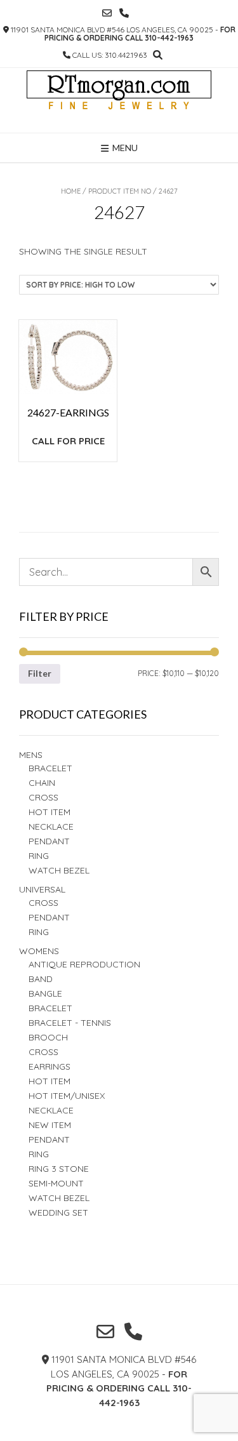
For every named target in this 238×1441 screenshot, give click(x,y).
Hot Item (49, 812)
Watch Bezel (59, 870)
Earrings (49, 1066)
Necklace (51, 826)
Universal (42, 889)
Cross (43, 797)
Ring (39, 932)
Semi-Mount (56, 1183)
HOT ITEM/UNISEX (67, 1095)
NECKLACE (51, 1110)
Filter (39, 673)
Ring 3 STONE (59, 1168)
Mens (31, 754)
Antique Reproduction (84, 964)
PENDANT (49, 917)
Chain (42, 782)
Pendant (49, 841)
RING (39, 855)
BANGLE (45, 993)
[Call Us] (124, 13)
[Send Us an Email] (107, 13)
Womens (39, 951)
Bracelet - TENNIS (70, 1022)
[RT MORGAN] (119, 100)
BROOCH (48, 1037)
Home (71, 191)
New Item (50, 1125)
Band (41, 979)
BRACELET (50, 768)
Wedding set (58, 1212)
